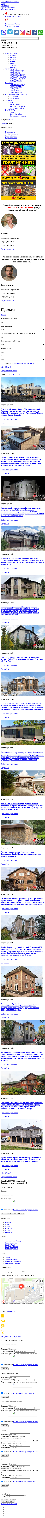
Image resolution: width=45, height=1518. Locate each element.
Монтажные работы (12, 1263)
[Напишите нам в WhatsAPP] (40, 34)
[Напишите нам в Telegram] (10, 34)
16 (13, 374)
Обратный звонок (7, 249)
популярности (29, 363)
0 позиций (13, 120)
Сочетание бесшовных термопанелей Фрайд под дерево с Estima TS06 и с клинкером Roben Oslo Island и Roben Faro (22, 659)
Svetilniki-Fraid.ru (12, 2)
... (8, 367)
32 (15, 374)
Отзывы (8, 1230)
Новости (8, 1228)
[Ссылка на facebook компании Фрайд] (34, 34)
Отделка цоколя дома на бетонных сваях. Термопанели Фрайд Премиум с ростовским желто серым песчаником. (21, 854)
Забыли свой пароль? (9, 1504)
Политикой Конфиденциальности (25, 1210)
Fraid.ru (3, 2)
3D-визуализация (11, 1259)
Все (18, 374)
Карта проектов (11, 138)
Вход (3, 4)
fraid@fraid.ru (10, 1311)
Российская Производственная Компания (8, 8)
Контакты (9, 1232)
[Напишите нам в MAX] (4, 34)
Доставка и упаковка (13, 1261)
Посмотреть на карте (13, 16)
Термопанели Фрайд (13, 1241)
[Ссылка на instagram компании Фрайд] (22, 34)
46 (10, 367)
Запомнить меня (9, 1499)
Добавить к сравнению (9, 419)
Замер (7, 1257)
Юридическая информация (11, 1337)
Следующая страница (9, 371)
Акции (7, 1226)
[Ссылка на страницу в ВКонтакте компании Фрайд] (17, 34)
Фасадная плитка (11, 1247)
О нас (7, 1224)
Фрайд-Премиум (11, 134)
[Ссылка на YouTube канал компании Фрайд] (28, 34)
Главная (8, 1222)
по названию (18, 363)
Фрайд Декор (10, 1245)
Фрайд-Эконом (10, 136)
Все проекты (10, 132)
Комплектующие (11, 1249)
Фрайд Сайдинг (11, 1243)
